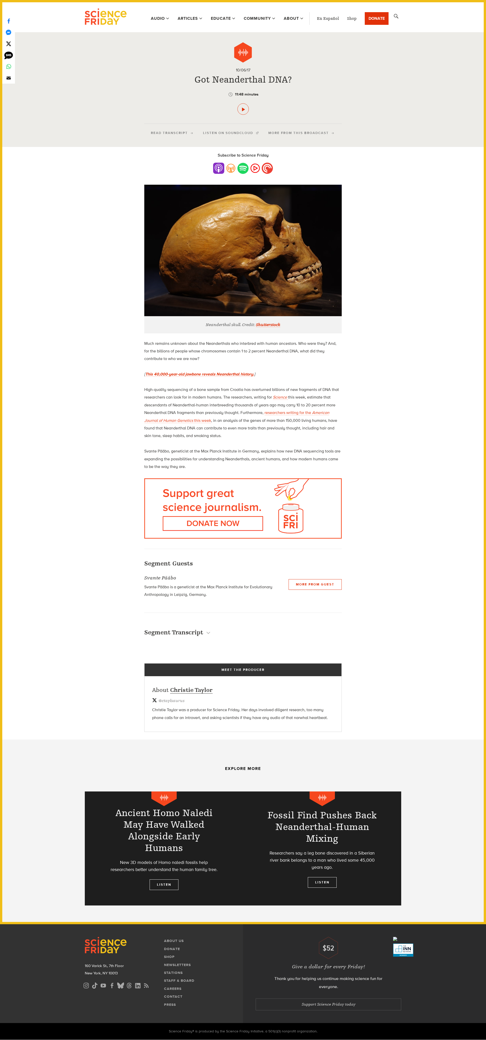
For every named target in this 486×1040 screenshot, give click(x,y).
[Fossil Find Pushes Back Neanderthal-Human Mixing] (322, 848)
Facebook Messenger (8, 32)
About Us (174, 941)
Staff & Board (179, 980)
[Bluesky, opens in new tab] (120, 985)
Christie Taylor (191, 690)
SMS (8, 55)
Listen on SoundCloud (228, 133)
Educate (221, 18)
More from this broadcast (298, 133)
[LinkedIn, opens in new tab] (137, 985)
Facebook (8, 21)
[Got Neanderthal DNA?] (243, 109)
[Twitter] (8, 43)
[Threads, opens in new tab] (129, 985)
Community (257, 18)
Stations (173, 973)
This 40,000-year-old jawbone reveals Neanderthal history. (199, 374)
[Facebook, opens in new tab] (112, 985)
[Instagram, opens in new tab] (86, 985)
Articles (188, 18)
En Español (328, 18)
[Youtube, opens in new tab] (103, 985)
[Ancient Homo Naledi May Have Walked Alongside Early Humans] (164, 848)
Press (170, 1005)
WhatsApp (8, 66)
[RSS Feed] (146, 985)
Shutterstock (268, 325)
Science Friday (106, 17)
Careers (172, 989)
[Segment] (243, 52)
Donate (377, 18)
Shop (352, 18)
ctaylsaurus (171, 700)
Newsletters (177, 965)
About (291, 18)
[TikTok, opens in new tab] (94, 985)
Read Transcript (169, 133)
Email (8, 78)
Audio (158, 18)
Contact (173, 996)
